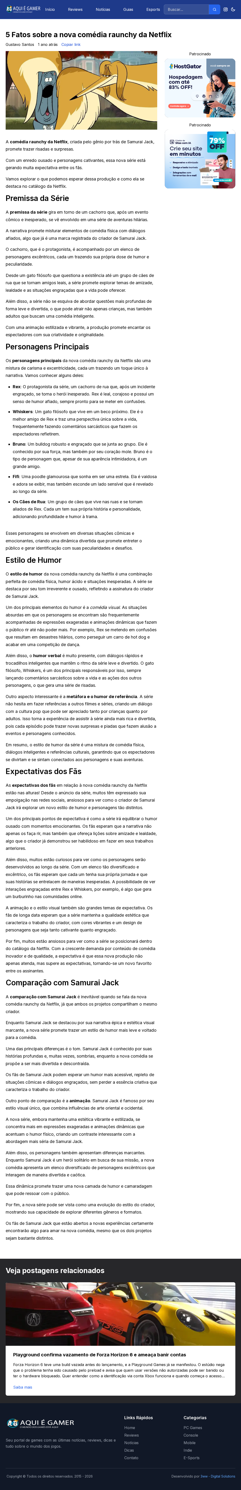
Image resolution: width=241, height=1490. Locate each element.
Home (129, 1427)
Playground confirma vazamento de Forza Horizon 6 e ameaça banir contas (99, 1355)
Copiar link (70, 44)
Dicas (129, 1450)
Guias (128, 9)
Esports (153, 9)
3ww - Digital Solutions (218, 1476)
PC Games (193, 1427)
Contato (131, 1457)
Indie (188, 1450)
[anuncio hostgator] (200, 88)
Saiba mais (22, 1387)
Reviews (75, 9)
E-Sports (192, 1457)
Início (50, 9)
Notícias (103, 9)
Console (191, 1435)
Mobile (190, 1442)
